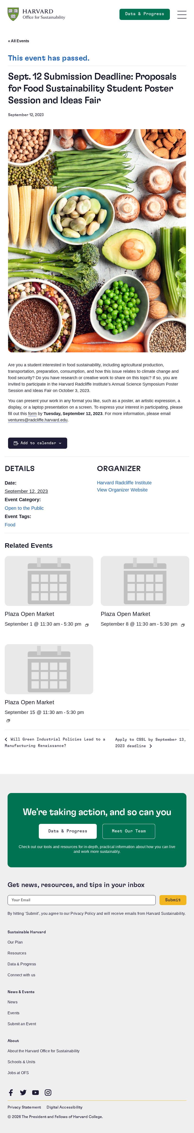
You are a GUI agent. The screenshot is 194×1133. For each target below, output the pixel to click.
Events (13, 1013)
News (13, 1002)
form (32, 413)
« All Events (18, 41)
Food (10, 524)
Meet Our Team (129, 831)
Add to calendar (38, 443)
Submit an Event (22, 1024)
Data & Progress (147, 15)
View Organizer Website (122, 489)
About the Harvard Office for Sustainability (44, 1051)
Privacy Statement (24, 1107)
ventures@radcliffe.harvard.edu (37, 420)
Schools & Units (21, 1062)
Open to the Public (24, 508)
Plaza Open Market (29, 614)
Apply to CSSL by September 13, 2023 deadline (150, 743)
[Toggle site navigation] (181, 14)
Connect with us (21, 975)
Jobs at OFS (18, 1073)
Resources (17, 953)
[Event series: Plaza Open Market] (86, 625)
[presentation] (49, 581)
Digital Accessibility (64, 1107)
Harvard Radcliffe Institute (124, 482)
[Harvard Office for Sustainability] (36, 14)
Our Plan (15, 942)
